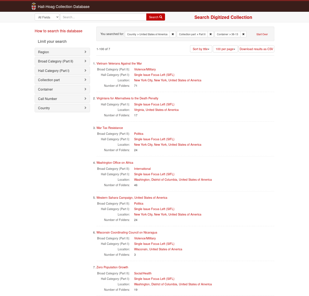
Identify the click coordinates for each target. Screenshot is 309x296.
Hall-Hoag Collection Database (50, 6)
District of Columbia (164, 179)
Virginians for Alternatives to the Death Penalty (127, 98)
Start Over (262, 34)
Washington (142, 179)
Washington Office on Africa (114, 162)
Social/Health (143, 273)
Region (43, 51)
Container (45, 89)
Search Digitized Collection (223, 17)
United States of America (184, 80)
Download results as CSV (256, 49)
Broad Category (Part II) (55, 61)
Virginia (139, 110)
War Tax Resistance (109, 128)
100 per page (225, 49)
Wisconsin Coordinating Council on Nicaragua (126, 232)
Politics (138, 133)
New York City (143, 80)
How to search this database (58, 30)
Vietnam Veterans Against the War (119, 63)
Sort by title (200, 49)
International (142, 168)
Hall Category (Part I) (53, 70)
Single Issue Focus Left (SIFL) (154, 75)
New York (160, 80)
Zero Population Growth (112, 267)
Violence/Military (145, 69)
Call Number (47, 98)
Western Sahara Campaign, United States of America (131, 197)
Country (44, 107)
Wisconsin (141, 249)
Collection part (49, 79)
